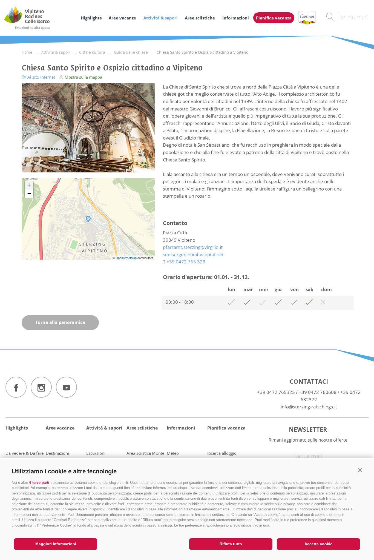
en (351, 17)
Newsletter (308, 429)
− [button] (29, 193)
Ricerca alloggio (222, 453)
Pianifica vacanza (274, 18)
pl (366, 17)
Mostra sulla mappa (83, 77)
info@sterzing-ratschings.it (309, 406)
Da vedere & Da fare (24, 453)
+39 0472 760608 (317, 392)
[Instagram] (41, 387)
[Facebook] (16, 387)
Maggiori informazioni (55, 544)
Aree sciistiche (200, 18)
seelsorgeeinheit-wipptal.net (193, 254)
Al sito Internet (41, 77)
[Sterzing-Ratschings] (39, 18)
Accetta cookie (318, 544)
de (343, 17)
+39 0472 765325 (276, 392)
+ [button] (29, 185)
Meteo (173, 453)
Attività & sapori (160, 18)
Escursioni (95, 453)
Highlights (91, 18)
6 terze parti (39, 483)
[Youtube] (66, 387)
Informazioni (235, 18)
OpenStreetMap (126, 257)
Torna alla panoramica (60, 322)
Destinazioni (57, 453)
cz (358, 17)
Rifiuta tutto (231, 544)
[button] (360, 470)
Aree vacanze (122, 18)
